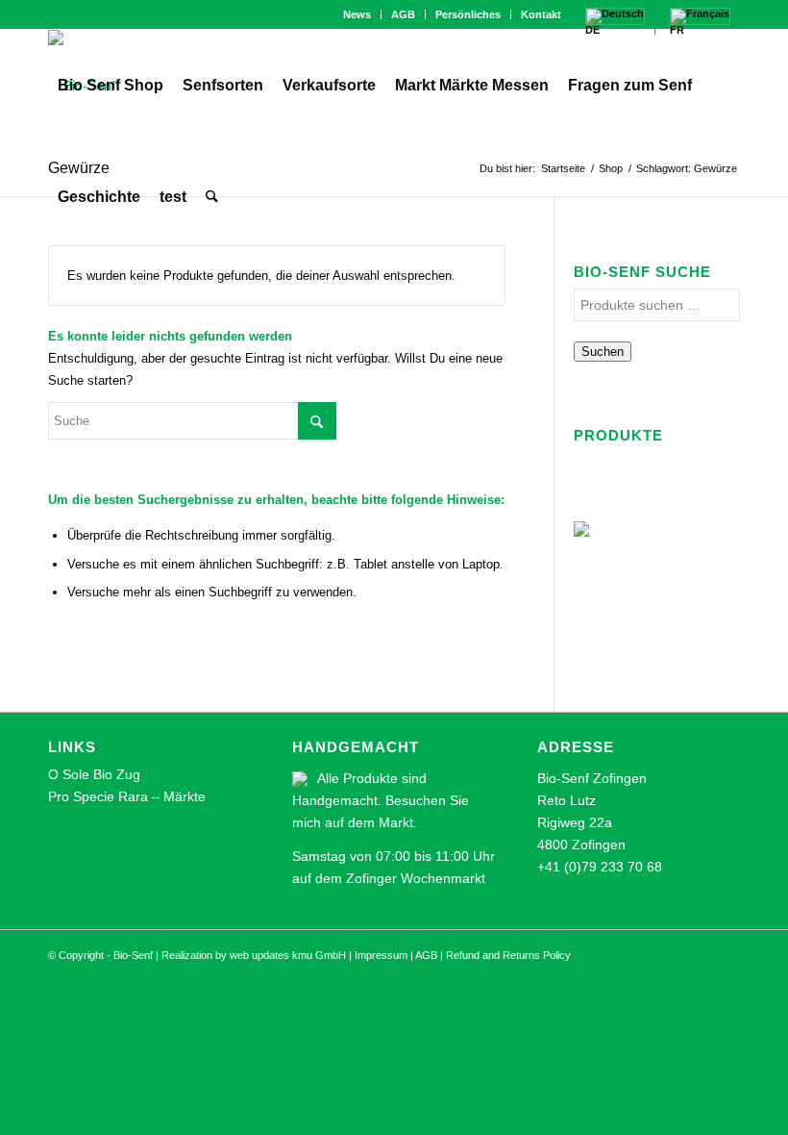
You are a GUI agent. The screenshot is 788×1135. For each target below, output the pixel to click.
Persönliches (468, 14)
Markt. (398, 822)
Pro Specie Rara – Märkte (127, 796)
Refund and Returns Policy (508, 955)
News (357, 14)
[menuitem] (357, 14)
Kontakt (541, 14)
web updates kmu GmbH (288, 955)
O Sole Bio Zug (94, 774)
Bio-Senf (133, 955)
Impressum (381, 955)
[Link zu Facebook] (53, 14)
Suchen (602, 351)
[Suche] (212, 197)
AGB (403, 14)
